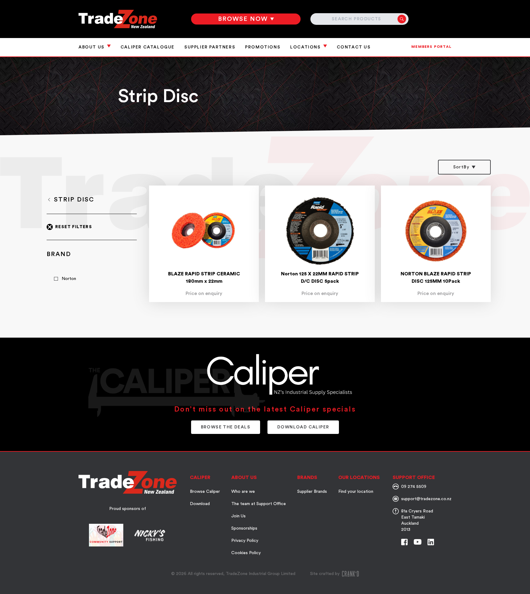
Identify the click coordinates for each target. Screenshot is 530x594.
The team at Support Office (258, 504)
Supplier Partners (209, 47)
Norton (69, 279)
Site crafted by (325, 574)
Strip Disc (74, 200)
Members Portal (431, 46)
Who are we (243, 491)
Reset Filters (73, 227)
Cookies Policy (246, 553)
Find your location (355, 491)
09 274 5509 (413, 487)
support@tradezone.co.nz (426, 499)
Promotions (262, 47)
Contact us (354, 47)
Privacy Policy (244, 540)
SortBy (461, 167)
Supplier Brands (312, 491)
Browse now (243, 19)
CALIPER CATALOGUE (148, 47)
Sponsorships (244, 528)
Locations (305, 47)
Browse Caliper (205, 491)
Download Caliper (303, 427)
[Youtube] (417, 542)
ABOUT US (92, 47)
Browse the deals (225, 427)
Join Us (238, 516)
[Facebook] (404, 542)
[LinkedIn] (431, 542)
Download (200, 504)
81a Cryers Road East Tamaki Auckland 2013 (417, 520)
